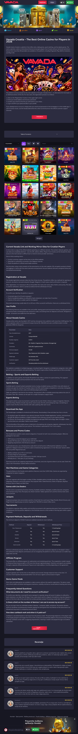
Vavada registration (37, 628)
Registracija (42, 2)
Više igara (39, 238)
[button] (2, 16)
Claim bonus (39, 117)
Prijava (52, 2)
